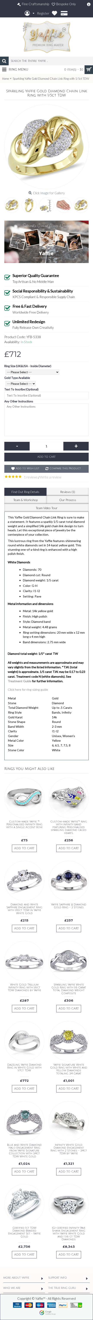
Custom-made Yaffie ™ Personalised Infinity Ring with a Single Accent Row (24, 824)
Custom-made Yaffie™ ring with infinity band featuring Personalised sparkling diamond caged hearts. (68, 827)
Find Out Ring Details (25, 492)
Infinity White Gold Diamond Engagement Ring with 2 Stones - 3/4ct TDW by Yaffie (69, 1149)
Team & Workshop (25, 500)
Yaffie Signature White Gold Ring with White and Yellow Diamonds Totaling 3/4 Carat (68, 1069)
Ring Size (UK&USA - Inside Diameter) (27, 366)
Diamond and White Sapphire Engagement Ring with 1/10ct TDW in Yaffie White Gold (24, 909)
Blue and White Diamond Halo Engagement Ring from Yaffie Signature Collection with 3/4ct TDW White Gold (24, 1151)
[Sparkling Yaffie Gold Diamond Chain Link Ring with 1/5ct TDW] (46, 146)
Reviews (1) (67, 492)
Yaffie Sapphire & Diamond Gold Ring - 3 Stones (68, 906)
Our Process (67, 500)
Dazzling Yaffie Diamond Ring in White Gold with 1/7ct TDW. (24, 1067)
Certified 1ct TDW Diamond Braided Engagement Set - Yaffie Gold (24, 1232)
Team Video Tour (47, 508)
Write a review (50, 477)
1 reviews (31, 477)
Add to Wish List (27, 468)
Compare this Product (65, 468)
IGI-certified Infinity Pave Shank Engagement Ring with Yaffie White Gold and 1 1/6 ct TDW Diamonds (68, 1234)
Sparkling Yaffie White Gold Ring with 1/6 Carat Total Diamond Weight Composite (68, 989)
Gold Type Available (17, 378)
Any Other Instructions (18, 401)
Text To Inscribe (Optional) (21, 389)
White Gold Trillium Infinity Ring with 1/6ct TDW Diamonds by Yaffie (24, 987)
